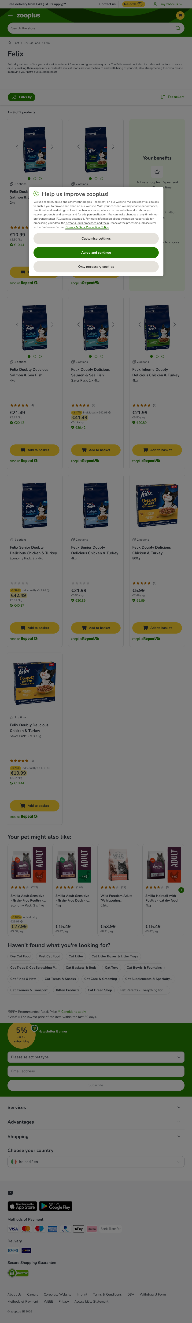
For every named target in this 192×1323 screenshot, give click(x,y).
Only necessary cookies (96, 266)
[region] (96, 231)
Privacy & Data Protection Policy (87, 227)
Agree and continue (96, 252)
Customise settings (96, 238)
